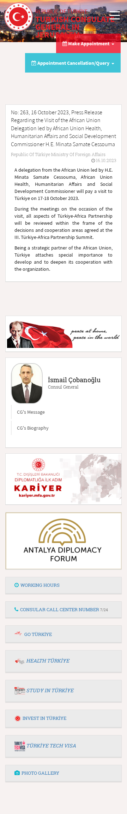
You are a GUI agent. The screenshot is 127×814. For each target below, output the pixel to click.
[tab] (63, 585)
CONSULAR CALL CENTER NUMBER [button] (64, 609)
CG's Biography (33, 428)
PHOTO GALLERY (40, 773)
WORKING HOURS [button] (40, 585)
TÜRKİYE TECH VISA (51, 745)
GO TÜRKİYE (38, 634)
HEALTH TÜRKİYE (47, 660)
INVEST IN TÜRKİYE (44, 718)
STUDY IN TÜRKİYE (49, 690)
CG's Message (31, 412)
